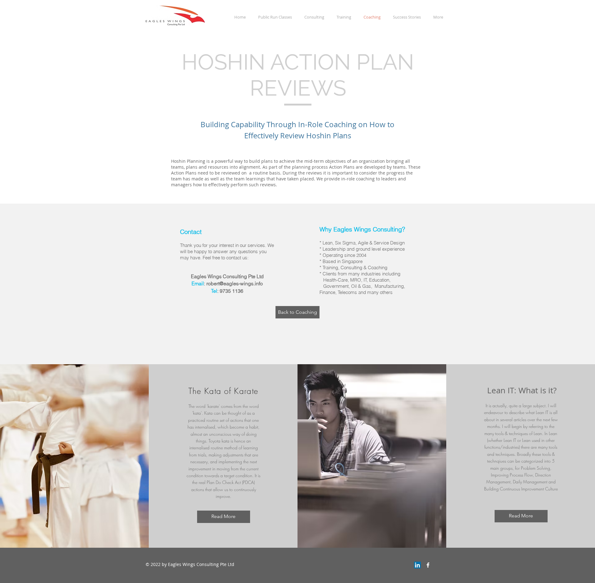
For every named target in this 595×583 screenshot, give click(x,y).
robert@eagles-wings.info (234, 283)
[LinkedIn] (417, 565)
